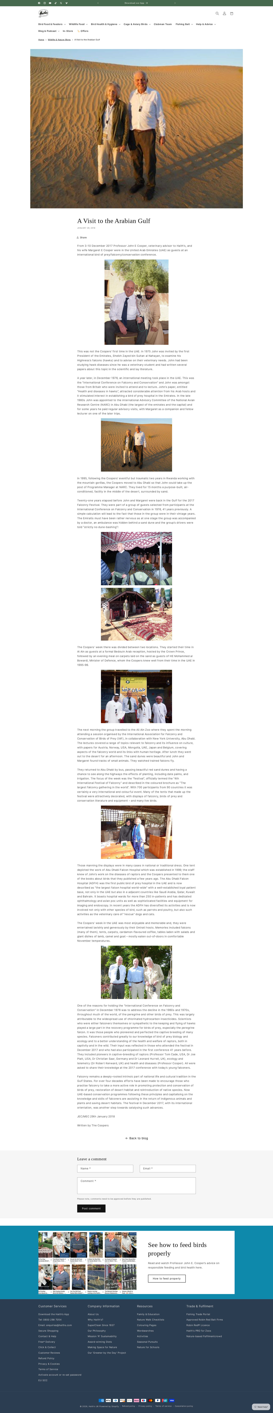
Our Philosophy (97, 1330)
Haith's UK (94, 1406)
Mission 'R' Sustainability (102, 1336)
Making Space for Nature (102, 1347)
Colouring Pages (146, 1325)
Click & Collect (47, 1347)
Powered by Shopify (109, 1406)
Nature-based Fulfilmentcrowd (204, 1336)
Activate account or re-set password (59, 1374)
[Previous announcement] (98, 3)
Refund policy (128, 1406)
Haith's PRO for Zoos (198, 1330)
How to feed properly (167, 1278)
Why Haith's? (95, 1319)
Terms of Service (48, 1369)
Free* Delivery (46, 1341)
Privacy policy (145, 1406)
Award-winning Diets (100, 1341)
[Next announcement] (175, 3)
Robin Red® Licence (198, 1325)
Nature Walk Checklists (150, 1319)
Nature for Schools (148, 1347)
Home (41, 40)
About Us (93, 1314)
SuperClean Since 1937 (101, 1325)
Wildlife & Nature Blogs (59, 40)
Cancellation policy (184, 1406)
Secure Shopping (48, 1330)
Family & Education (148, 1314)
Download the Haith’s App (53, 1314)
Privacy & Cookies (49, 1363)
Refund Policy (46, 1358)
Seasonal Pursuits (147, 1341)
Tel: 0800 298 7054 (49, 1319)
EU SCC (43, 1380)
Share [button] (83, 237)
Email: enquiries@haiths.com (55, 1325)
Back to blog (138, 1138)
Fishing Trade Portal (198, 1314)
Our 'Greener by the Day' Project (107, 1352)
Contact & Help (47, 1336)
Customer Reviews (49, 1352)
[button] (51, 24)
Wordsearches (145, 1330)
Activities (142, 1336)
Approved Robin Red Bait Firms (204, 1319)
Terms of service (163, 1406)
